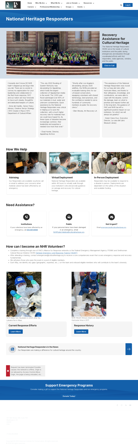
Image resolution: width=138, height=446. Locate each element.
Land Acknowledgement (110, 418)
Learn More (16, 332)
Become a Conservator (78, 426)
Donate (72, 420)
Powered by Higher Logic (123, 441)
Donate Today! (69, 396)
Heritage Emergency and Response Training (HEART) (56, 253)
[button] (41, 3)
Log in (127, 5)
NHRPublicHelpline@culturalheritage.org (68, 232)
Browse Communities (45, 420)
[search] (118, 5)
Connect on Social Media (111, 424)
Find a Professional (77, 424)
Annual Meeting (75, 422)
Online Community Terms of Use (113, 420)
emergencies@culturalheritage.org (113, 227)
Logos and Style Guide (110, 422)
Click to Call (109, 65)
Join (71, 418)
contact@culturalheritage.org (16, 431)
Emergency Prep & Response (80, 428)
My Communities (44, 418)
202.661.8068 (32, 230)
